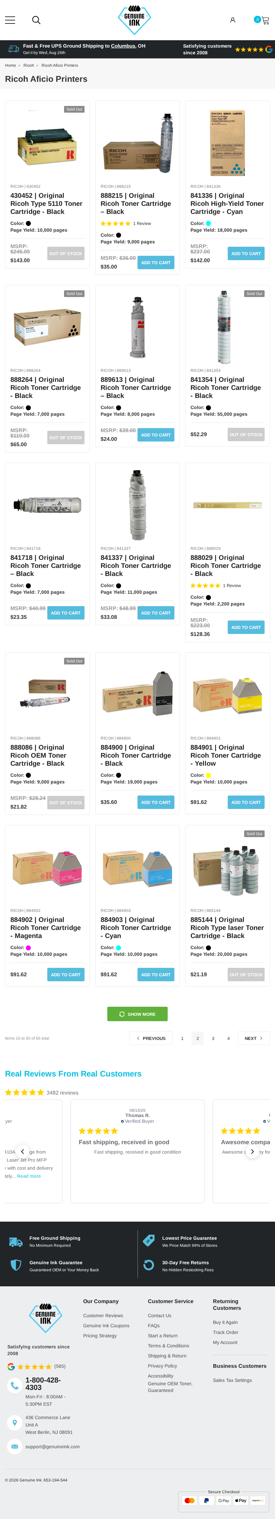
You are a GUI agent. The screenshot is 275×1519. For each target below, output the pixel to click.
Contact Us (159, 1315)
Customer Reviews (103, 1315)
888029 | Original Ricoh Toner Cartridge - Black (225, 565)
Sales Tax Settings (232, 1380)
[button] (22, 1151)
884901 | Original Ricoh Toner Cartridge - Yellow (225, 755)
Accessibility (160, 1376)
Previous (154, 1038)
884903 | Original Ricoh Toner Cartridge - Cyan (136, 927)
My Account (225, 1342)
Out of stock (65, 253)
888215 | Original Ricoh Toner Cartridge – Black (136, 203)
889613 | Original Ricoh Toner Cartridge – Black (136, 387)
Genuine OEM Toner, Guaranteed (170, 1387)
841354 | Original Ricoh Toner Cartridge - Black (225, 387)
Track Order (225, 1332)
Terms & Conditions (168, 1345)
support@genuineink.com (49, 1446)
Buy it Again (225, 1322)
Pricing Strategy (100, 1335)
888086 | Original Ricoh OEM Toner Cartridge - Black (38, 755)
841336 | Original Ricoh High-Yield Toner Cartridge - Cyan (227, 203)
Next (251, 1038)
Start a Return (163, 1335)
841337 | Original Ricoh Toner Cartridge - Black (136, 565)
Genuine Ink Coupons (106, 1325)
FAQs (154, 1325)
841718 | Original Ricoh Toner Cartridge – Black (45, 565)
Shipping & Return (167, 1355)
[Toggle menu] (10, 20)
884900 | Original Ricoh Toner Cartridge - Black (136, 755)
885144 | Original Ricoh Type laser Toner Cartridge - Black (227, 927)
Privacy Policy (162, 1365)
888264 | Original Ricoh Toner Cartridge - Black (45, 387)
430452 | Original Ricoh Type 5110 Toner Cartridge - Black (46, 203)
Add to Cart (156, 262)
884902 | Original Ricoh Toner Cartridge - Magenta (45, 927)
